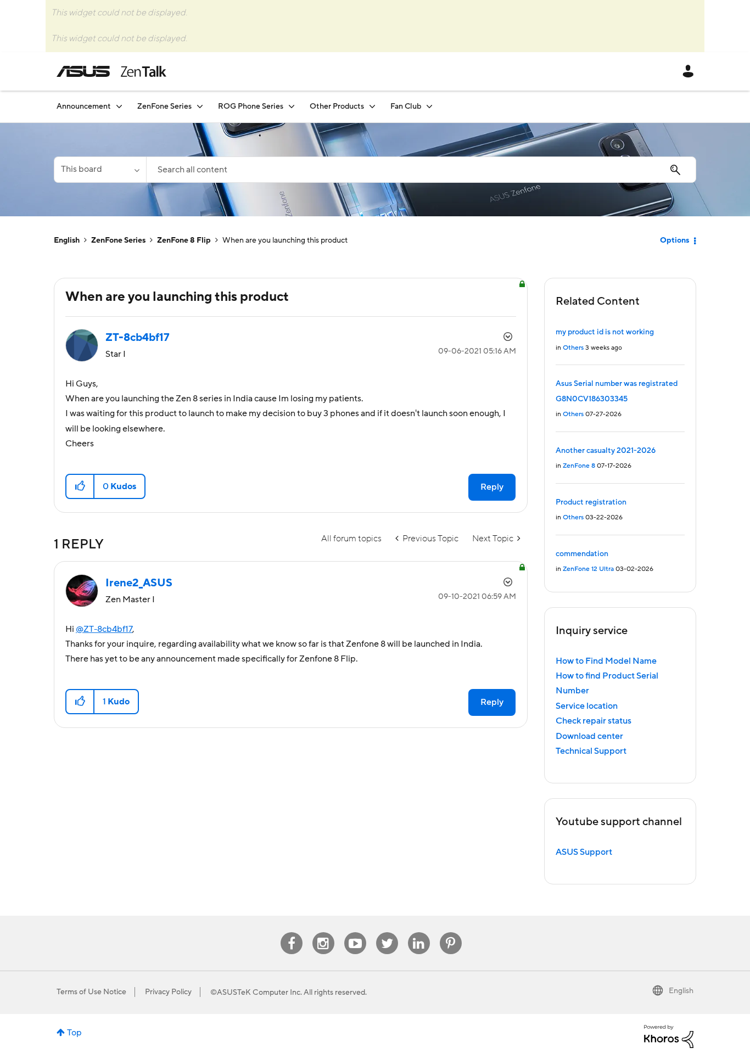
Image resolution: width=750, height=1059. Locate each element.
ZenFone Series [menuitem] (164, 106)
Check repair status (593, 720)
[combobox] (421, 169)
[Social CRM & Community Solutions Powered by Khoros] (668, 1035)
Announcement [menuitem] (84, 106)
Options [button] (674, 240)
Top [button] (74, 1032)
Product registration (591, 502)
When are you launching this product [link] (285, 240)
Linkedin (419, 932)
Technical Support (591, 751)
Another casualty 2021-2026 (606, 451)
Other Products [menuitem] (337, 106)
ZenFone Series (118, 240)
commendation (582, 554)
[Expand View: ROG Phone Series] (291, 106)
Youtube (355, 932)
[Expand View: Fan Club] (429, 106)
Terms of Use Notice (91, 992)
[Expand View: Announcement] (119, 106)
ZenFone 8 (579, 466)
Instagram (323, 932)
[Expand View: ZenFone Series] (199, 106)
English (67, 240)
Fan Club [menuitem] (405, 106)
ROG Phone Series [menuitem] (250, 106)
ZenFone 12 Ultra (588, 569)
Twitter (387, 932)
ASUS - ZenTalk (111, 71)
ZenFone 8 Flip (184, 240)
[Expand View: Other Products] (372, 106)
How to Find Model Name (606, 660)
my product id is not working (605, 332)
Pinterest (451, 932)
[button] (80, 486)
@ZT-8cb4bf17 (104, 629)
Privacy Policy (168, 992)
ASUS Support (584, 852)
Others (573, 348)
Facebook (291, 932)
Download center (589, 736)
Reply (491, 486)
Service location (587, 706)
